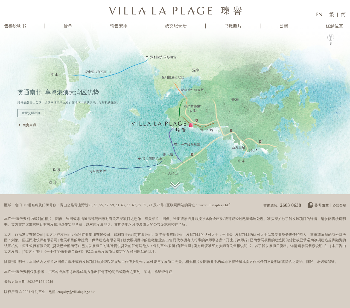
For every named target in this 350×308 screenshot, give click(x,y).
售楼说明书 (15, 26)
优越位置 (334, 26)
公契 (283, 26)
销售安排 (118, 26)
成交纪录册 (176, 26)
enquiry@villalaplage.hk (76, 292)
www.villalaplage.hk (214, 205)
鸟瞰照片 (233, 26)
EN (319, 14)
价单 (67, 26)
